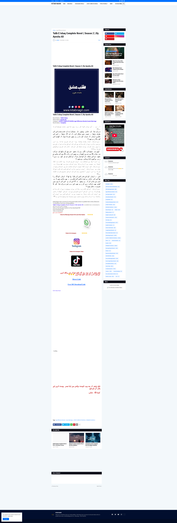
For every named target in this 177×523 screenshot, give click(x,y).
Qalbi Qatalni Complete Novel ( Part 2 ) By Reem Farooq (60, 444)
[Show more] (79, 424)
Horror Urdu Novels (110, 227)
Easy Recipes (109, 209)
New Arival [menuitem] (69, 3)
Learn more (10, 516)
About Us (57, 0)
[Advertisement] (88, 17)
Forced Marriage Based (112, 222)
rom (117, 276)
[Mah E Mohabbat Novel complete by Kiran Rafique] (108, 69)
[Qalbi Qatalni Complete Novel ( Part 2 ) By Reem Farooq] (60, 438)
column (108, 271)
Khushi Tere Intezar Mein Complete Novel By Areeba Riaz (118, 62)
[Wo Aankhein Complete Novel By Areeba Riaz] (119, 108)
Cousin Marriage (69, 420)
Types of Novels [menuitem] (103, 3)
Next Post (99, 486)
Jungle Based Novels (111, 230)
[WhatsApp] (71, 424)
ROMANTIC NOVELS (90, 420)
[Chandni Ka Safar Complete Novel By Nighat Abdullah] (92, 438)
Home (52, 0)
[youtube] (122, 1)
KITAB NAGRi (56, 4)
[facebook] (119, 1)
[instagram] (119, 36)
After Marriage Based (111, 189)
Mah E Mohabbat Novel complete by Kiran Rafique (118, 68)
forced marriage (118, 271)
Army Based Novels (111, 196)
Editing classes (110, 212)
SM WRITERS (110, 255)
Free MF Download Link (76, 284)
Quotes (108, 243)
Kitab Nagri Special (111, 235)
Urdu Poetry (109, 266)
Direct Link (76, 279)
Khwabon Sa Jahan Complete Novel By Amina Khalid (118, 81)
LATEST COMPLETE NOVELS (79, 420)
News (108, 240)
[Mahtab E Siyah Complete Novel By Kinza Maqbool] (76, 438)
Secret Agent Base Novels (112, 261)
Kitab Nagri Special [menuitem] (79, 3)
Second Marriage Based (112, 258)
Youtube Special (110, 268)
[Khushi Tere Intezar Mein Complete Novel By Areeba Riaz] (108, 62)
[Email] (77, 424)
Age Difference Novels (61, 30)
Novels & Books (116, 240)
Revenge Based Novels (112, 248)
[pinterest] (124, 1)
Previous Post (55, 486)
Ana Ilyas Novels (110, 194)
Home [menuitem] (64, 3)
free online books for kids (112, 273)
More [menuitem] (111, 3)
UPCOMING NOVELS (111, 263)
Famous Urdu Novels (111, 217)
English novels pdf (110, 214)
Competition (109, 199)
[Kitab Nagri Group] (119, 39)
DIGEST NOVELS (110, 204)
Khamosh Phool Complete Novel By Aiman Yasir (109, 100)
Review (108, 250)
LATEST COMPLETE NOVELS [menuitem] (92, 3)
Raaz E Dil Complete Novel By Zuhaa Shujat (118, 74)
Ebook (117, 209)
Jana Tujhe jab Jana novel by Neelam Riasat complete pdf (114, 54)
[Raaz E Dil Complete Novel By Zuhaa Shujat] (108, 75)
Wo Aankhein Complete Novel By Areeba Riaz (119, 114)
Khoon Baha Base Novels (111, 232)
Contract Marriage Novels (112, 202)
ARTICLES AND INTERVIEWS (112, 186)
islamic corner (110, 276)
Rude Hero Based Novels (112, 253)
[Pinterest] (74, 424)
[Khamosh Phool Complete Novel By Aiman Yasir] (109, 95)
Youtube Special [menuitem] (119, 3)
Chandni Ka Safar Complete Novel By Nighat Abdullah (91, 444)
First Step (108, 220)
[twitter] (119, 33)
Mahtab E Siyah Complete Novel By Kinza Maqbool (76, 444)
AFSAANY (109, 184)
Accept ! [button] (6, 519)
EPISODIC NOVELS (111, 207)
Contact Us (62, 0)
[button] (120, 4)
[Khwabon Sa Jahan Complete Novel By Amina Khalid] (108, 81)
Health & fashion (110, 225)
